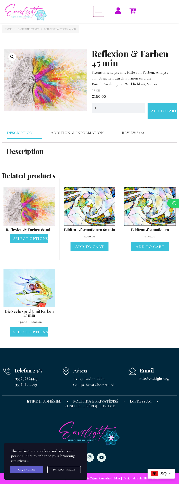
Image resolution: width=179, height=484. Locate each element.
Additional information (77, 132)
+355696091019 (25, 384)
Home (8, 29)
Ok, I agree (26, 469)
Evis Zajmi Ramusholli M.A (102, 478)
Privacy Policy (64, 469)
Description (20, 132)
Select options (30, 238)
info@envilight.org (154, 378)
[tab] (19, 132)
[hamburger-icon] (98, 11)
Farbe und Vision (28, 29)
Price (96, 90)
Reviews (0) (133, 132)
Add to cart (164, 110)
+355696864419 (26, 378)
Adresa (80, 370)
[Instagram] (89, 457)
